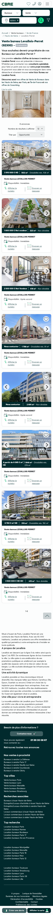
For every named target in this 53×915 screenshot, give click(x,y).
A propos (15, 893)
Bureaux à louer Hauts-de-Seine (18, 800)
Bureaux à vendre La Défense (17, 759)
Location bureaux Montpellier (16, 847)
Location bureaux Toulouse (16, 867)
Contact (34, 901)
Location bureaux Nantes (15, 829)
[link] (13, 189)
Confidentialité (21, 901)
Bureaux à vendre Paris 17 (15, 762)
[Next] (47, 155)
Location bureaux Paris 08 (15, 876)
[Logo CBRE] (13, 4)
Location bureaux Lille (13, 878)
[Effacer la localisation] (17, 20)
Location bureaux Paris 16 (15, 852)
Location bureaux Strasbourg (16, 870)
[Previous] (6, 155)
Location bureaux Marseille (15, 850)
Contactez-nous (24, 733)
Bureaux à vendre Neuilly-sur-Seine (19, 764)
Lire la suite (7, 89)
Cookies (39, 899)
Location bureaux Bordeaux (16, 832)
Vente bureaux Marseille (14, 785)
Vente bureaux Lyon (12, 782)
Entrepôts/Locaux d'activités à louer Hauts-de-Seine (26, 803)
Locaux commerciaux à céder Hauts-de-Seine (23, 817)
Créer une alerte (16, 910)
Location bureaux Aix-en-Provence (19, 837)
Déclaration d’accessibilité (21, 899)
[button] (11, 13)
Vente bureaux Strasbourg (15, 791)
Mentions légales (40, 896)
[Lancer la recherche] (41, 20)
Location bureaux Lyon (14, 873)
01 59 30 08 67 (39, 740)
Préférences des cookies (26, 904)
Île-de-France (36, 82)
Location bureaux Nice (13, 855)
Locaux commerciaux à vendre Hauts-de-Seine (24, 814)
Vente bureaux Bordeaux (14, 788)
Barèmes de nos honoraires (18, 896)
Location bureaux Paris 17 (15, 835)
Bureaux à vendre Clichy (14, 770)
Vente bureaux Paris (12, 779)
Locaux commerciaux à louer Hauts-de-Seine (23, 811)
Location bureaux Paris (14, 826)
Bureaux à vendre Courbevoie (17, 767)
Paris (24, 82)
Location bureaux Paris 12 (15, 858)
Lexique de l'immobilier (32, 893)
